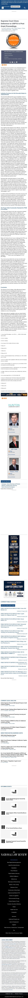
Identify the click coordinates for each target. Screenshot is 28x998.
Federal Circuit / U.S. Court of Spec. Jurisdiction (13, 58)
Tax (14, 930)
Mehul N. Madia (12, 705)
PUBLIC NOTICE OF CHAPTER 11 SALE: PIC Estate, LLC (14, 662)
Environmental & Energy (14, 898)
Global (14, 906)
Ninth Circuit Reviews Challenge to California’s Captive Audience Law (14, 741)
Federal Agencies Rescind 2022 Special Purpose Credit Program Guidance (14, 703)
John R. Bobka (5, 736)
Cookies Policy (4, 3)
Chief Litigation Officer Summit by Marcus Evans (16, 813)
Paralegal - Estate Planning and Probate (11, 484)
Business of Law (14, 887)
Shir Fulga (4, 729)
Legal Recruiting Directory (14, 865)
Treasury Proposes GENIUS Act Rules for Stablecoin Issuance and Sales (13, 721)
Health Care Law (14, 909)
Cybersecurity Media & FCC (14, 892)
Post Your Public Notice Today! (8, 605)
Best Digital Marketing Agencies (14, 862)
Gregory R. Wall (13, 757)
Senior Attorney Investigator (8, 487)
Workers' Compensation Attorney (9, 485)
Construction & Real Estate (14, 890)
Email (11, 428)
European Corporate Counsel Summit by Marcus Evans (16, 842)
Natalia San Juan (12, 749)
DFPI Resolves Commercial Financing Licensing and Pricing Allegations (13, 715)
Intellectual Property (8, 53)
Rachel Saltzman (11, 736)
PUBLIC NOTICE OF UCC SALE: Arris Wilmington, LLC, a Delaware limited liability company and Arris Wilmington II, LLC (14, 673)
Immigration (14, 912)
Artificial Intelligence (14, 876)
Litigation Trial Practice (8, 55)
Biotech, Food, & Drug (14, 884)
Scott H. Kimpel (5, 762)
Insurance (14, 916)
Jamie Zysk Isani (5, 749)
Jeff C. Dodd (14, 28)
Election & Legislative (14, 895)
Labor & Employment (14, 921)
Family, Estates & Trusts (14, 901)
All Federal (6, 57)
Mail (13, 62)
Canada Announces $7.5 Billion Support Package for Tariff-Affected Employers (13, 728)
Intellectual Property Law (14, 919)
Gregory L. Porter (21, 28)
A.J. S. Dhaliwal (5, 705)
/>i (17, 62)
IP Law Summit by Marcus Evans (14, 828)
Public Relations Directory (14, 873)
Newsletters (14, 867)
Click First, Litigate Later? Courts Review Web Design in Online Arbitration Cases (13, 747)
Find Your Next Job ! (5, 481)
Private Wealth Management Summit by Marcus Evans (15, 799)
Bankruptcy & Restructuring (14, 881)
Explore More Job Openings (6, 488)
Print (10, 62)
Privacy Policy (19, 993)
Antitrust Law (14, 879)
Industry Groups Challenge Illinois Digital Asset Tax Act (14, 709)
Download (15, 62)
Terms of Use (9, 993)
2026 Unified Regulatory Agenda (8, 735)
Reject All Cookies (15, 6)
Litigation (14, 924)
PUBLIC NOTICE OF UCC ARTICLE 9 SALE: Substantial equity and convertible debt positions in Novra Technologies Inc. (13, 626)
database (7, 946)
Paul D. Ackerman (7, 28)
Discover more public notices (7, 678)
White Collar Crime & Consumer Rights (14, 933)
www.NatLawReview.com (9, 947)
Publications (15, 29)
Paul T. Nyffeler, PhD (6, 757)
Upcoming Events (6, 786)
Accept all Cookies (6, 6)
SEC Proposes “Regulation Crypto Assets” (11, 761)
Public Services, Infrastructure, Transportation (14, 927)
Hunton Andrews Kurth (6, 29)
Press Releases (14, 870)
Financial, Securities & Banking (14, 904)
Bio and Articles (11, 432)
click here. (11, 989)
